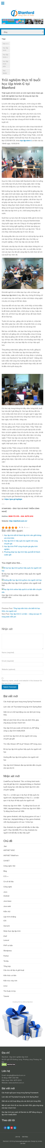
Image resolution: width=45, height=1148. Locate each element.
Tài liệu (6, 961)
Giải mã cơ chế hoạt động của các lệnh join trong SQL (21, 1101)
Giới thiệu (25, 1137)
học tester (5, 71)
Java (5, 892)
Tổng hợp (7, 966)
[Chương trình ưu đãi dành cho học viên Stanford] (22, 1041)
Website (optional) (8, 669)
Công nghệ (7, 886)
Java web (7, 906)
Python (6, 956)
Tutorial (6, 996)
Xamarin (6, 926)
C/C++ (6, 876)
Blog (5, 871)
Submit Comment (9, 687)
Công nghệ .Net (9, 866)
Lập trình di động (9, 916)
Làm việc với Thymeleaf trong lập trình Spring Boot (22, 706)
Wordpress (7, 950)
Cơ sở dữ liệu (8, 881)
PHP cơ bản (8, 945)
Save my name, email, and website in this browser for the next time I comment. (22, 681)
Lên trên (22, 1143)
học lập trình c (5, 55)
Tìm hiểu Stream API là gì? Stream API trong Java (22, 744)
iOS (4, 920)
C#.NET (6, 860)
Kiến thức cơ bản (9, 975)
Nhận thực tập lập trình (12, 931)
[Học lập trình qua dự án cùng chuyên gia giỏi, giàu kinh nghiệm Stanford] (22, 23)
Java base (7, 901)
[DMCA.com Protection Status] (9, 1065)
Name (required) (8, 652)
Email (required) (8, 661)
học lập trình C (26, 141)
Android (6, 896)
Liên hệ (17, 1137)
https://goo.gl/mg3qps (13, 499)
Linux (5, 985)
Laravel (6, 940)
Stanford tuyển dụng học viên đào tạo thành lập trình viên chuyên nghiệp (21, 787)
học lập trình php (5, 63)
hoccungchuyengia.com (22, 1141)
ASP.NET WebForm (11, 855)
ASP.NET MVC (9, 850)
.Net (5, 846)
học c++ (6, 43)
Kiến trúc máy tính (10, 980)
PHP (5, 936)
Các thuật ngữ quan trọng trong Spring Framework (22, 701)
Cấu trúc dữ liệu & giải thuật (13, 970)
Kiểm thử (6, 911)
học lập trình (5, 49)
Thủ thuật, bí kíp (9, 991)
